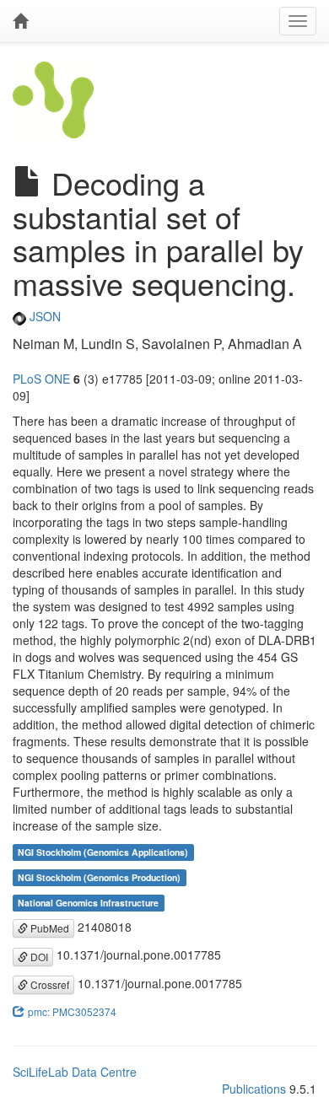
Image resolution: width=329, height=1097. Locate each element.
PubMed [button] (48, 928)
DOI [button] (38, 956)
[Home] (20, 21)
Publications (254, 1088)
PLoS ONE (41, 378)
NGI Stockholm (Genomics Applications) (103, 852)
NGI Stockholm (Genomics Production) (99, 877)
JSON (43, 316)
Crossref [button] (48, 984)
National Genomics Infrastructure (88, 902)
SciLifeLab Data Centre (75, 1071)
